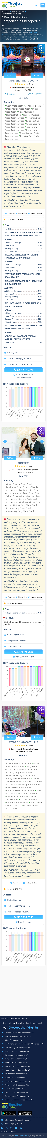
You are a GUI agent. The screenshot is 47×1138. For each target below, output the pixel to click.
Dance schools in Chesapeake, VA (17, 1036)
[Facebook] (2, 1127)
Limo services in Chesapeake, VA (17, 1066)
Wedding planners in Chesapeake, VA (19, 1100)
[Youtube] (16, 1127)
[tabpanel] (23, 60)
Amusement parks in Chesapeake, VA (19, 1033)
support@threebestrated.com (19, 1120)
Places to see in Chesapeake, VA (17, 1081)
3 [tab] (23, 452)
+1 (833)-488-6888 (16, 1124)
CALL (11, 76)
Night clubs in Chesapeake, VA (16, 1077)
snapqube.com (14, 646)
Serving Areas (36, 94)
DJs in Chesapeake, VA (13, 1040)
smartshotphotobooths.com (20, 364)
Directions (11, 94)
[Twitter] (7, 1127)
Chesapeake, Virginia (23, 1027)
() (30, 84)
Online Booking (14, 900)
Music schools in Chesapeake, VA (17, 1070)
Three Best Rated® (22, 1136)
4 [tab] (25, 452)
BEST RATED (6, 11)
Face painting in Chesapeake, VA (17, 1047)
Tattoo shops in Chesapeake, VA (16, 1096)
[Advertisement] (23, 992)
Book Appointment (15, 634)
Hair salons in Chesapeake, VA (16, 1055)
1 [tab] (19, 452)
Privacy (4, 1131)
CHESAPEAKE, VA (18, 11)
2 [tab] (21, 452)
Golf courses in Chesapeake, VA (16, 1051)
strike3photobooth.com (18, 912)
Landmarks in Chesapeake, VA (16, 1062)
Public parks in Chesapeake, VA (16, 1085)
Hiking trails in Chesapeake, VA (16, 1059)
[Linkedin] (21, 1127)
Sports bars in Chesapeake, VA (16, 1092)
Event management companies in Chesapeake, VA (24, 1044)
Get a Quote (12, 352)
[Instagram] (11, 1127)
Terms (13, 1131)
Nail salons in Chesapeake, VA (16, 1074)
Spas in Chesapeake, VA (13, 1089)
